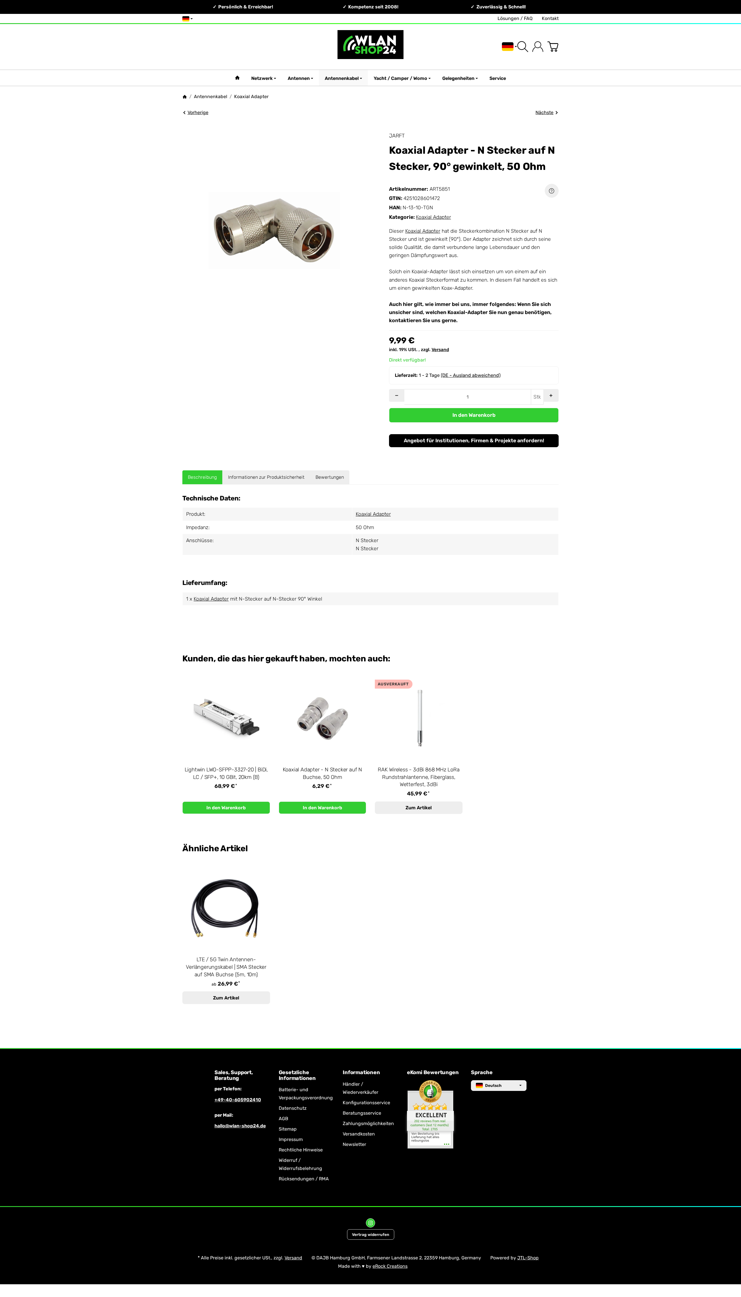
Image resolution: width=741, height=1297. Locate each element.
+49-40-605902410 (237, 1099)
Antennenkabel (342, 78)
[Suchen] (523, 46)
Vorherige (198, 112)
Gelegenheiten (458, 78)
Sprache (482, 1073)
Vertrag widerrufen (370, 1234)
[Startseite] (184, 96)
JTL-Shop (528, 1258)
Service (497, 78)
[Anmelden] (538, 46)
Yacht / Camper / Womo (400, 78)
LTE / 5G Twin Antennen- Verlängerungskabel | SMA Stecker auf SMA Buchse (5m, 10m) (226, 967)
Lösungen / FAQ (515, 18)
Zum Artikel (419, 807)
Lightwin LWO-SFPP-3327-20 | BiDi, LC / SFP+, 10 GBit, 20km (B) (226, 773)
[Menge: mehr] (551, 395)
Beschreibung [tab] (202, 477)
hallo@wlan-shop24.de (240, 1126)
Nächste (544, 112)
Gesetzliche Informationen (297, 1075)
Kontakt (550, 18)
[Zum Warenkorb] (553, 46)
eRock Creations (390, 1266)
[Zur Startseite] (370, 46)
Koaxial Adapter (433, 217)
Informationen (361, 1073)
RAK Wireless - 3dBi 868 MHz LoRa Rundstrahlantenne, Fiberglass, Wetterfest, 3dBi (419, 777)
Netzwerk (262, 78)
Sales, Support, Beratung (233, 1075)
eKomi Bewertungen (433, 1073)
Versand (440, 349)
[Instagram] (370, 1223)
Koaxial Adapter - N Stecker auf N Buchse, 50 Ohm (322, 773)
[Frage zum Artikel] (552, 191)
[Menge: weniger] (396, 395)
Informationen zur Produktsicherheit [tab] (266, 477)
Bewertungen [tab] (330, 477)
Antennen (299, 78)
